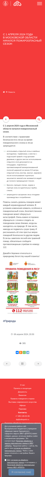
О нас (22, 385)
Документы (22, 392)
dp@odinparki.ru (22, 419)
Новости (11, 92)
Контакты (22, 412)
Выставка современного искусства (22, 402)
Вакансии (22, 395)
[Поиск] (39, 119)
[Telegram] (27, 352)
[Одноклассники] (20, 352)
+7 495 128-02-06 (22, 416)
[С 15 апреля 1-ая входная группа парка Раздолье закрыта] (38, 363)
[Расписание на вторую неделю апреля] (7, 363)
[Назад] (6, 119)
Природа (10, 321)
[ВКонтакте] (17, 352)
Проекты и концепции (22, 388)
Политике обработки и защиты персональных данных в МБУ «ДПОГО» (19, 443)
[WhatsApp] (24, 352)
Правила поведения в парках (22, 399)
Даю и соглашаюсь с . (22, 463)
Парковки (22, 409)
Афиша (23, 405)
